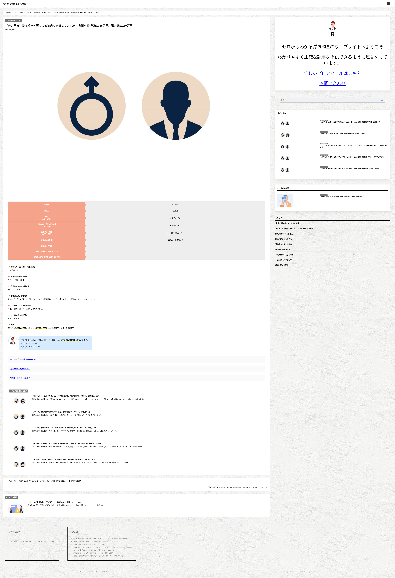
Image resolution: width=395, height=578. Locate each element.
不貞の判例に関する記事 (13, 20)
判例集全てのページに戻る (20, 378)
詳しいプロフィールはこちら (332, 73)
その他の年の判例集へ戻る (20, 368)
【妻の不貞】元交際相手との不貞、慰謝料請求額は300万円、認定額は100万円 (236, 487)
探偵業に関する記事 (282, 249)
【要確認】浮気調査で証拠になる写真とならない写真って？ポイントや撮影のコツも (97, 556)
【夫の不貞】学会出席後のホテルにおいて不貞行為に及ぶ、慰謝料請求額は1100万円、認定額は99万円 (45, 481)
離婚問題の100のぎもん (284, 239)
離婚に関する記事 (282, 265)
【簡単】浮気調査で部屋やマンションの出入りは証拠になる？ (91, 544)
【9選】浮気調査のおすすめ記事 (287, 223)
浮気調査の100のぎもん (284, 234)
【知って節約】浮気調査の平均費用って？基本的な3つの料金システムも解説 (95, 550)
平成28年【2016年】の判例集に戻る (23, 359)
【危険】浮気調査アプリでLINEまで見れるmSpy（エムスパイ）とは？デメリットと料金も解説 (100, 538)
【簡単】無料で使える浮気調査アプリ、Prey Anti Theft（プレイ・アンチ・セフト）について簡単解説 (102, 547)
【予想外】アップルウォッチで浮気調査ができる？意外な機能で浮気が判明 (95, 541)
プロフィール (93, 572)
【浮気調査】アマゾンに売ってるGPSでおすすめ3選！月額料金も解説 (93, 553)
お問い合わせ (332, 83)
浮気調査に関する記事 (283, 244)
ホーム (82, 572)
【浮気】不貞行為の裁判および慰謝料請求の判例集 (294, 228)
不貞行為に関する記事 (283, 260)
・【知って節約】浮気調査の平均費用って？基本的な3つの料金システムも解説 (32, 541)
